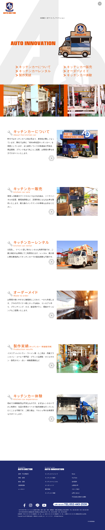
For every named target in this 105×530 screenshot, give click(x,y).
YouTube (74, 477)
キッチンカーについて (34, 67)
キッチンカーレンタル (34, 71)
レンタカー (21, 489)
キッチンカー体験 (79, 75)
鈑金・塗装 (21, 481)
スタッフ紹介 (76, 489)
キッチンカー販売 (79, 67)
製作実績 (24, 75)
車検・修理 (21, 477)
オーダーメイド (77, 71)
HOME (42, 18)
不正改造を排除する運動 (79, 497)
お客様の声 (75, 485)
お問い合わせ (76, 493)
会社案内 (74, 481)
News (73, 474)
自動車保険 (21, 485)
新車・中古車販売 (23, 474)
